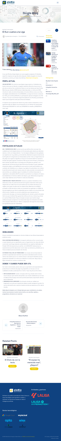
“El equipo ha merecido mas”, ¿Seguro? (34, 362)
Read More (12, 366)
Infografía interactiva (51, 87)
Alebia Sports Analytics (12, 36)
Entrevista (48, 85)
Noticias (48, 91)
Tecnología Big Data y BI (52, 93)
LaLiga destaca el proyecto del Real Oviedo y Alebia (55, 57)
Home (21, 16)
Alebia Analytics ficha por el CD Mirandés (55, 69)
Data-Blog (26, 16)
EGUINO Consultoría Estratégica (28, 436)
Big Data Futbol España (8, 29)
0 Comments (41, 36)
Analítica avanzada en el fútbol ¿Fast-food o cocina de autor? (55, 44)
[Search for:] (52, 30)
